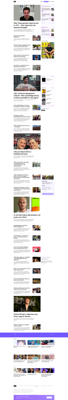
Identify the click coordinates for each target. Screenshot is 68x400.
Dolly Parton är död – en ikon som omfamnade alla (46, 19)
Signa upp (49, 397)
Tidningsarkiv (37, 385)
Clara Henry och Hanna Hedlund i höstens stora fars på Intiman (46, 31)
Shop (25, 1)
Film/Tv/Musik (44, 16)
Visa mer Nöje (52, 353)
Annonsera (21, 385)
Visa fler (43, 22)
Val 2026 (29, 1)
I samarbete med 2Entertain (46, 29)
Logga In (41, 1)
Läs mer (42, 264)
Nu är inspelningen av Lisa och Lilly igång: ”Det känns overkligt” (46, 15)
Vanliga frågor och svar (30, 385)
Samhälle (19, 1)
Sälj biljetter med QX (45, 83)
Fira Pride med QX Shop (45, 34)
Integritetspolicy (50, 385)
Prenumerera (46, 1)
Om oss (25, 385)
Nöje (22, 1)
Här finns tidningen (43, 385)
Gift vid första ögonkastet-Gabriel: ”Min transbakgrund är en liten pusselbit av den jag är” (46, 9)
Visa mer (52, 76)
